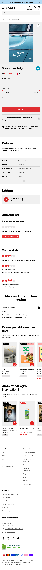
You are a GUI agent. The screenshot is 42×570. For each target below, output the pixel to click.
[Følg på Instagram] (8, 538)
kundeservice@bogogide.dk (14, 529)
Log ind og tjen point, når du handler (21, 2)
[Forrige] (2, 2)
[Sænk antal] (4, 102)
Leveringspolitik (18, 564)
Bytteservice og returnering (28, 469)
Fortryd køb (27, 484)
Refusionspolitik (27, 562)
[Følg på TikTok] (18, 538)
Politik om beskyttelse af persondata (11, 562)
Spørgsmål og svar (29, 452)
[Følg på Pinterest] (13, 538)
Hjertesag (5, 459)
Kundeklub (26, 481)
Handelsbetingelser (8, 504)
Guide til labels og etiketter (28, 460)
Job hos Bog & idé (8, 466)
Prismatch (26, 465)
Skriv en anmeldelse (11, 236)
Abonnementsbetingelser (10, 494)
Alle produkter (6, 315)
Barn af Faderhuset (7, 428)
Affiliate (4, 456)
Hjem (3, 19)
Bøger (21, 315)
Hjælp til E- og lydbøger (30, 456)
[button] (23, 434)
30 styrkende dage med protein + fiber (27, 369)
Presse (4, 463)
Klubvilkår (5, 507)
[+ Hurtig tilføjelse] (14, 364)
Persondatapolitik (7, 511)
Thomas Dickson (9, 74)
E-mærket (5, 501)
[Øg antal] (11, 102)
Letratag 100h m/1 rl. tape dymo (27, 428)
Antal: (4, 98)
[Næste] (39, 2)
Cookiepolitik (6, 497)
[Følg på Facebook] (3, 538)
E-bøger (24, 317)
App (24, 477)
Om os (4, 452)
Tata (3, 369)
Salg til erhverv (27, 474)
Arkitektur (15, 315)
